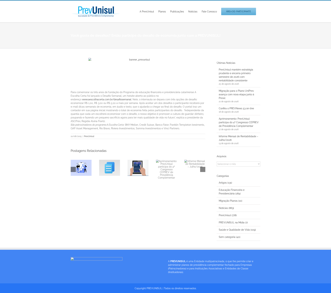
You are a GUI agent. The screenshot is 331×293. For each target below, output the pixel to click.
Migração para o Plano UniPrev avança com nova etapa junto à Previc (236, 94)
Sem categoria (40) (229, 237)
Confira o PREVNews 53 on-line (236, 108)
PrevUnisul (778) (228, 215)
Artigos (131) (225, 182)
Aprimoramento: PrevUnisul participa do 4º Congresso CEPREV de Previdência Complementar (239, 122)
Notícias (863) (226, 208)
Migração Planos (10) (230, 200)
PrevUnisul (89, 136)
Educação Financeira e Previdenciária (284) (231, 192)
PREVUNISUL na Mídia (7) (233, 222)
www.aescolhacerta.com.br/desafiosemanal (106, 99)
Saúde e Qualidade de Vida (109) (237, 229)
